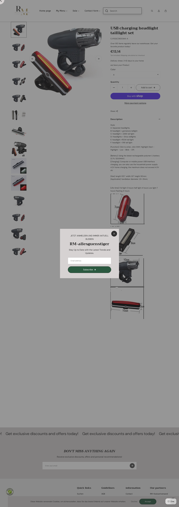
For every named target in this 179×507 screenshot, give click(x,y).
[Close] (114, 234)
